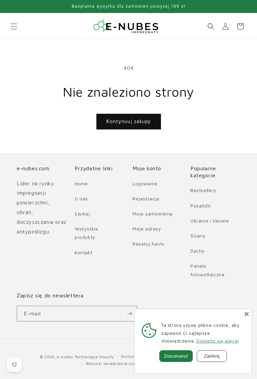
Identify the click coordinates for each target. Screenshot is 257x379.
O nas (81, 198)
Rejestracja (146, 198)
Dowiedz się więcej (217, 341)
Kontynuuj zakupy (128, 121)
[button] (14, 26)
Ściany (198, 236)
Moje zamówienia (153, 213)
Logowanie (145, 183)
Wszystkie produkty (86, 233)
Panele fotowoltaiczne (207, 270)
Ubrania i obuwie (209, 220)
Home (81, 183)
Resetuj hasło (149, 244)
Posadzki (200, 205)
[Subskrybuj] (129, 313)
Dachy (197, 251)
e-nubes (65, 357)
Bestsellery (203, 190)
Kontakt (83, 252)
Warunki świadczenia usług (113, 363)
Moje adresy (147, 228)
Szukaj (82, 213)
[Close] (246, 314)
